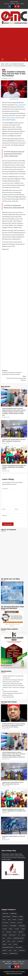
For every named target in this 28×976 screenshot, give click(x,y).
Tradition (4, 953)
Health (14, 931)
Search (22, 3)
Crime (9, 919)
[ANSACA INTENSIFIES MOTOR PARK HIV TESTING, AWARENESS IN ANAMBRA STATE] (14, 455)
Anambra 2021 (13, 913)
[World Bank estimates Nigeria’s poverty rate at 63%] (14, 825)
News (4, 69)
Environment (22, 925)
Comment (5, 488)
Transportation (13, 953)
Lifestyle (9, 938)
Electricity (5, 925)
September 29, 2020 (7, 78)
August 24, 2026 (6, 443)
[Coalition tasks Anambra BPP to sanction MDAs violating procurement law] (14, 429)
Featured (4, 928)
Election (20, 922)
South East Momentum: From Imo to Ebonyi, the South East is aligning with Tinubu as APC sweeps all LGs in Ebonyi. (13, 725)
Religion (4, 950)
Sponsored (15, 963)
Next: (16, 378)
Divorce (14, 919)
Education (13, 922)
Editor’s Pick (21, 961)
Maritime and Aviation (18, 938)
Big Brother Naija (6, 916)
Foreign (23, 928)
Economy (20, 919)
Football (17, 928)
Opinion (18, 3)
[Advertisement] (14, 43)
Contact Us (6, 3)
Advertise (12, 3)
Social (10, 950)
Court (4, 919)
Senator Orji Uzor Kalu (12, 117)
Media (3, 941)
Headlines (9, 931)
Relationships (19, 947)
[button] (2, 59)
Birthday (15, 916)
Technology (22, 950)
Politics (4, 720)
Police (9, 944)
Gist (3, 931)
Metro (8, 941)
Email (16, 509)
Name (3, 509)
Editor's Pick (5, 922)
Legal (3, 938)
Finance (10, 928)
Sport (15, 950)
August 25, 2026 (6, 417)
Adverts (9, 961)
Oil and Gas (19, 941)
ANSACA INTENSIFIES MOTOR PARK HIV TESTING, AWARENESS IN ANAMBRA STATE (14, 467)
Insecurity (21, 931)
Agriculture (5, 913)
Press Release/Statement (8, 947)
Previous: (12, 372)
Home (4, 961)
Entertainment (13, 925)
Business (21, 916)
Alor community (20, 105)
